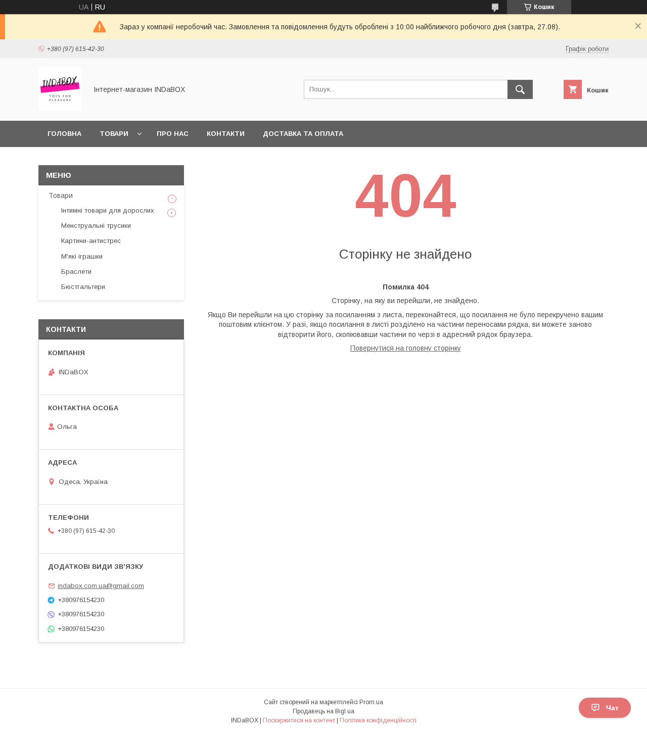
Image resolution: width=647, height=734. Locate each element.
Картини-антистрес (91, 240)
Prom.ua (371, 702)
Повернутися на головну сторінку (405, 348)
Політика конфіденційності (378, 720)
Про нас (173, 133)
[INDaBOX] (59, 108)
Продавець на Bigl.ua (323, 711)
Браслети (76, 271)
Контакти (226, 133)
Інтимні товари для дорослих (107, 210)
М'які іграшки (82, 256)
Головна (64, 133)
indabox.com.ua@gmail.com (101, 586)
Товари (114, 133)
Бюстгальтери (83, 286)
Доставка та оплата (303, 133)
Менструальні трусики (96, 225)
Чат (612, 708)
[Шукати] (520, 89)
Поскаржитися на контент (299, 720)
